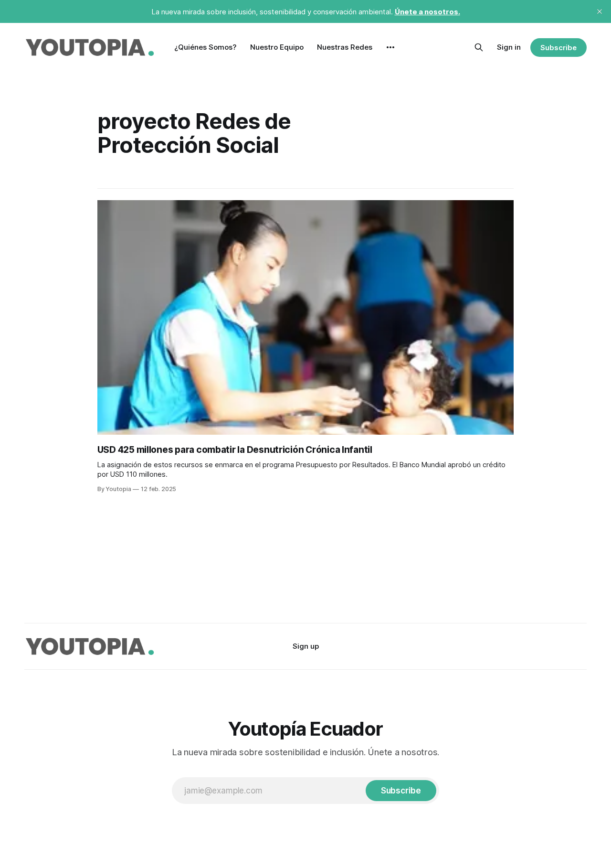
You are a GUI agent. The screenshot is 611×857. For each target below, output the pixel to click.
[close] (599, 11)
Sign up (306, 646)
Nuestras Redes (344, 47)
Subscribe (558, 47)
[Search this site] (478, 47)
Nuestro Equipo (277, 47)
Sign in (509, 47)
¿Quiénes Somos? (205, 47)
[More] (390, 47)
